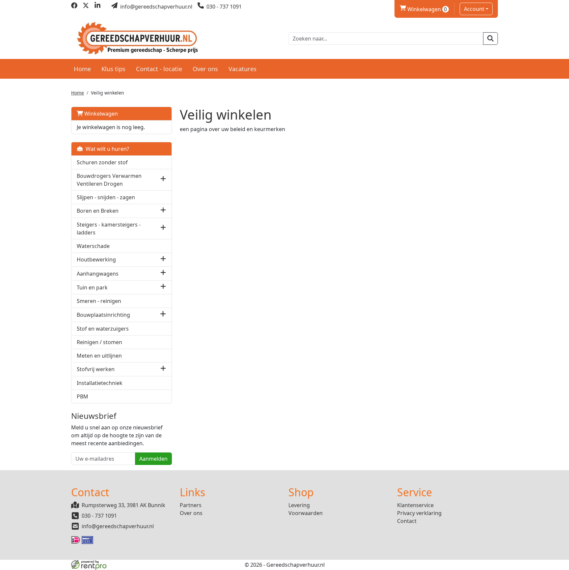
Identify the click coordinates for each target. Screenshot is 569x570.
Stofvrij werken (96, 369)
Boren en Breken (98, 210)
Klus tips (113, 69)
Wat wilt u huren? (106, 148)
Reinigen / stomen (99, 342)
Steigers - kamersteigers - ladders (109, 228)
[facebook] (74, 6)
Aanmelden (153, 458)
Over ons (205, 69)
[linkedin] (97, 6)
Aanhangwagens (98, 273)
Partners (191, 505)
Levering (299, 505)
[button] (163, 180)
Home (82, 69)
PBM (82, 396)
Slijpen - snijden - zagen (106, 197)
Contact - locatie (159, 69)
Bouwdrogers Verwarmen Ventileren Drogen (109, 179)
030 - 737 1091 (99, 515)
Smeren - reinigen (99, 301)
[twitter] (86, 6)
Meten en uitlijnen (99, 355)
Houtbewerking (96, 259)
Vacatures (243, 69)
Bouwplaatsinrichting (103, 314)
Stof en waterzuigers (103, 328)
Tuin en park (92, 287)
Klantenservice (415, 505)
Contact (407, 521)
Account (474, 9)
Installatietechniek (99, 383)
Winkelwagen (423, 9)
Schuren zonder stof (102, 162)
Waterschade (93, 246)
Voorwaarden (305, 513)
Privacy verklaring (419, 513)
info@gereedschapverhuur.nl (118, 526)
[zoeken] (490, 38)
